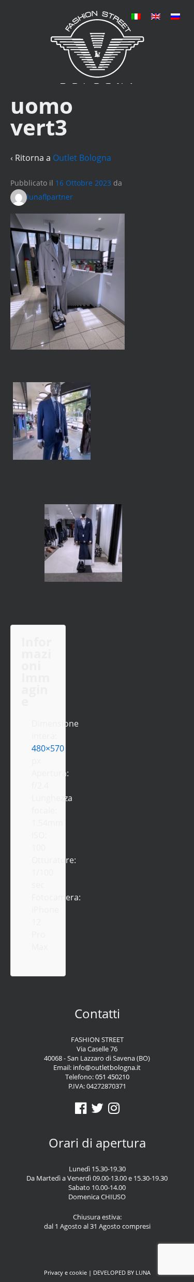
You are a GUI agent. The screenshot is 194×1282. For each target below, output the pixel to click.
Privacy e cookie (65, 1272)
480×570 (48, 748)
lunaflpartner (50, 197)
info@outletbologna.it (107, 1067)
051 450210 (112, 1076)
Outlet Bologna (82, 157)
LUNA (143, 1272)
